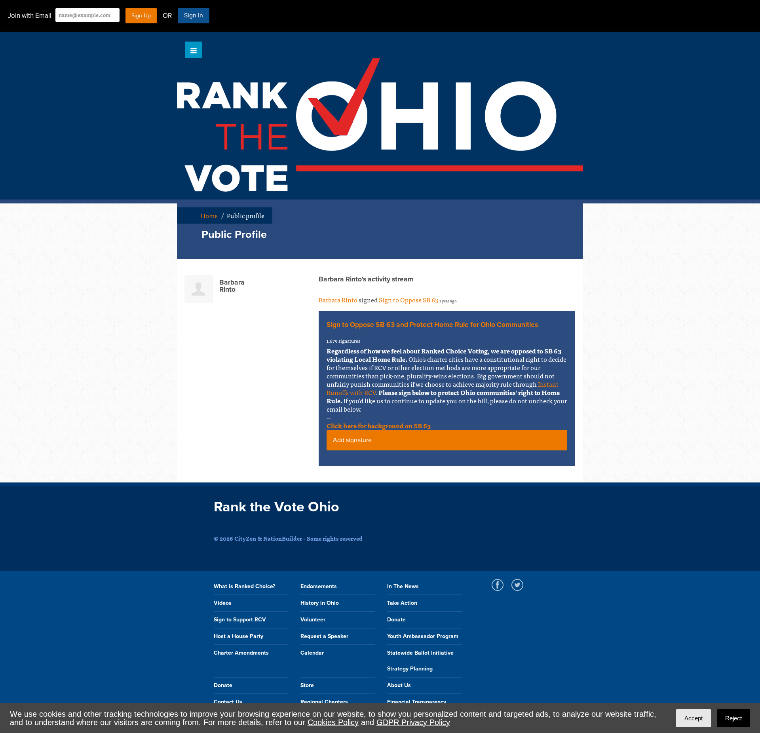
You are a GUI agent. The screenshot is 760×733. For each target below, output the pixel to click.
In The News (403, 586)
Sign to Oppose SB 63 (408, 299)
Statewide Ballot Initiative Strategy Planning (420, 660)
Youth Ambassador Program (422, 636)
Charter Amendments (241, 652)
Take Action (402, 603)
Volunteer (312, 619)
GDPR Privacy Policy (413, 722)
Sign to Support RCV (240, 619)
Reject (733, 718)
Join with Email (29, 15)
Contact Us (228, 702)
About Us (399, 685)
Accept (693, 718)
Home (209, 215)
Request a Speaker (324, 636)
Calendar (312, 652)
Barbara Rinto (338, 299)
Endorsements (318, 586)
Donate (396, 619)
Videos (223, 603)
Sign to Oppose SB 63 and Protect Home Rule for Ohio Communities (432, 325)
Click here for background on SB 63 (379, 425)
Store (307, 685)
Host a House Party (238, 636)
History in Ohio (319, 603)
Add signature (352, 440)
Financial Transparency (416, 702)
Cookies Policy (333, 722)
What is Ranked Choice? (244, 586)
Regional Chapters (324, 702)
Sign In (193, 15)
